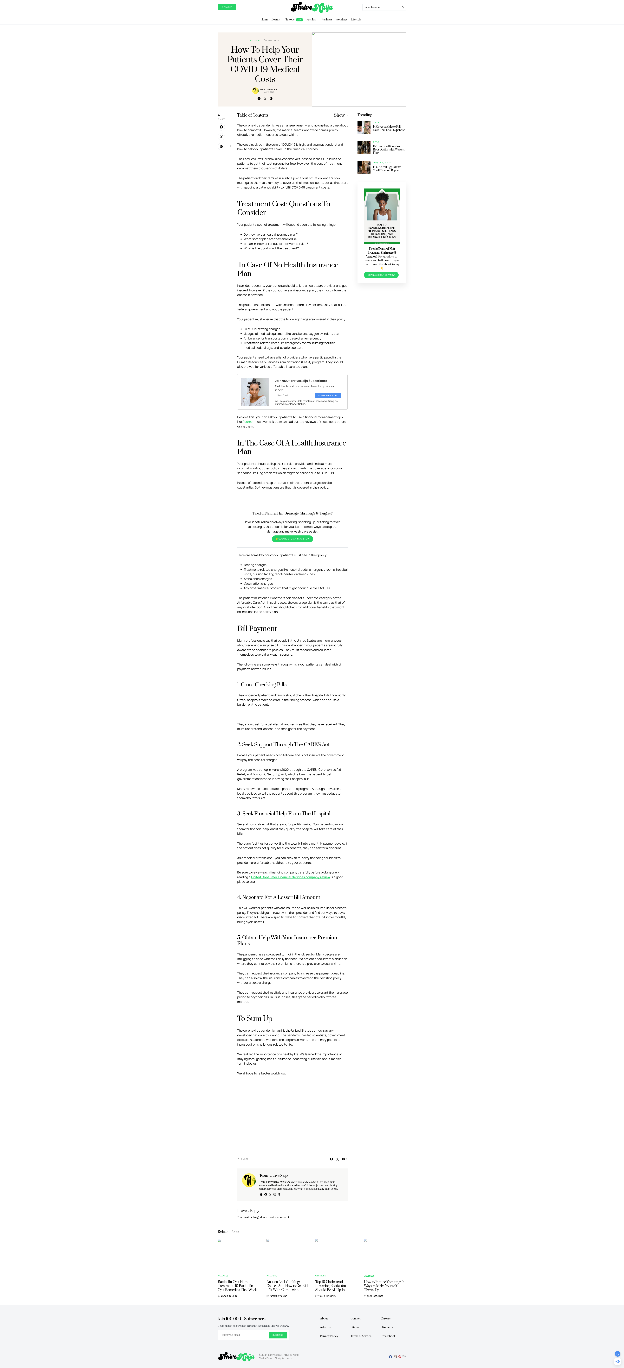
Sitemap (356, 1327)
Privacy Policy (329, 1336)
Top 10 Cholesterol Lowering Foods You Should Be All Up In (330, 1286)
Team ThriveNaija (269, 89)
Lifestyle (378, 162)
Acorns (247, 422)
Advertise (326, 1327)
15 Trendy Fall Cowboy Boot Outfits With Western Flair (389, 150)
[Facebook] (390, 1356)
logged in (259, 1217)
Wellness (255, 40)
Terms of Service (361, 1336)
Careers (386, 1318)
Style (376, 142)
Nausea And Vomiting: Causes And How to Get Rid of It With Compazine (287, 1286)
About (324, 1318)
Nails (376, 122)
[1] (364, 127)
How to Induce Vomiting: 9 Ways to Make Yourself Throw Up (384, 1286)
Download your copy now (381, 275)
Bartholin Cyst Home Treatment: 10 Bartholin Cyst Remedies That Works (238, 1286)
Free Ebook (388, 1336)
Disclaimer (388, 1327)
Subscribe (227, 7)
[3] (364, 167)
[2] (364, 146)
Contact (356, 1318)
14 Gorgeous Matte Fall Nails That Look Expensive (389, 128)
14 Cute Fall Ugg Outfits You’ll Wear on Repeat (387, 168)
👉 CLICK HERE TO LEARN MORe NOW (292, 538)
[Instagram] (395, 1356)
